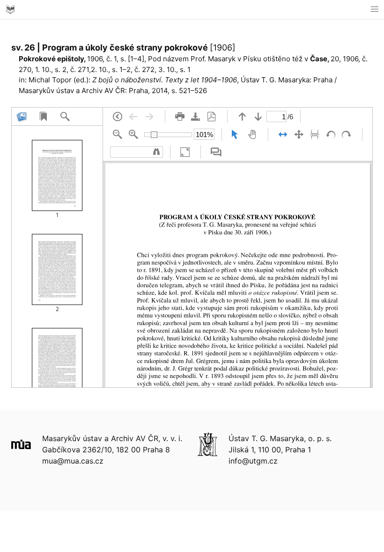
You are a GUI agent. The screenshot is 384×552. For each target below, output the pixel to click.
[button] (374, 9)
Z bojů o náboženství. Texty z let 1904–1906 (164, 79)
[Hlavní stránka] (10, 9)
